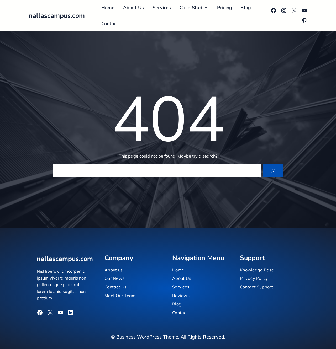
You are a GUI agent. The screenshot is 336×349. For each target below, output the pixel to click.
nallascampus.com (57, 15)
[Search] (273, 170)
